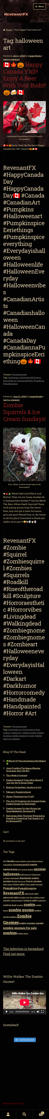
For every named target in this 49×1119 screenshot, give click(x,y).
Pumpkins (39, 380)
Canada (10, 861)
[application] (24, 1002)
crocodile (7, 865)
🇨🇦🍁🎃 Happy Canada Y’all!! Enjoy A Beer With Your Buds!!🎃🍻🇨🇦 (24, 78)
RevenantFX (13, 893)
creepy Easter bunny (34, 861)
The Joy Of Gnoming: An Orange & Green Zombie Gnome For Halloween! (26, 802)
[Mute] (38, 1011)
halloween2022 (25, 380)
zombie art (16, 733)
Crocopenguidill (21, 864)
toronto (6, 900)
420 (4, 861)
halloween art (10, 380)
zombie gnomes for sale (23, 735)
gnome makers (27, 869)
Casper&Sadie (34, 56)
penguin (39, 884)
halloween (13, 377)
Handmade (14, 878)
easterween (10, 869)
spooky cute (25, 897)
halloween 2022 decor (30, 377)
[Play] (6, 1011)
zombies (16, 739)
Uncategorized (19, 374)
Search (24, 1114)
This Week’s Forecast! (16, 775)
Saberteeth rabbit (32, 894)
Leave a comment (11, 59)
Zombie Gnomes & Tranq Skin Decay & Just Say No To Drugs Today (24, 781)
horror (15, 881)
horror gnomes (34, 881)
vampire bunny (16, 900)
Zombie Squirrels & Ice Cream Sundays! (24, 412)
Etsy (19, 869)
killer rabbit (19, 884)
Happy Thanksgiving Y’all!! (20, 796)
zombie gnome (29, 733)
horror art (22, 881)
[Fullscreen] (42, 1011)
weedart (20, 905)
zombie (6, 733)
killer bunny (8, 884)
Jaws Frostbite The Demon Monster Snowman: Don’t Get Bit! (23, 769)
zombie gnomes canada (31, 923)
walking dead (9, 905)
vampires (42, 900)
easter (33, 864)
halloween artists (31, 729)
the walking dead (37, 897)
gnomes (40, 869)
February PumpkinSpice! (18, 792)
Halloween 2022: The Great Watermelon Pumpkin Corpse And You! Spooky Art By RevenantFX (25, 819)
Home (9, 30)
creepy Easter (20, 861)
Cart (38, 1112)
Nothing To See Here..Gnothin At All (23, 787)
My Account (8, 1114)
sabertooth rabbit (11, 897)
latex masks (30, 884)
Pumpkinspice (10, 383)
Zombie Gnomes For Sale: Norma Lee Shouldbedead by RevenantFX (23, 809)
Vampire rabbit (30, 900)
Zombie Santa (22, 933)
